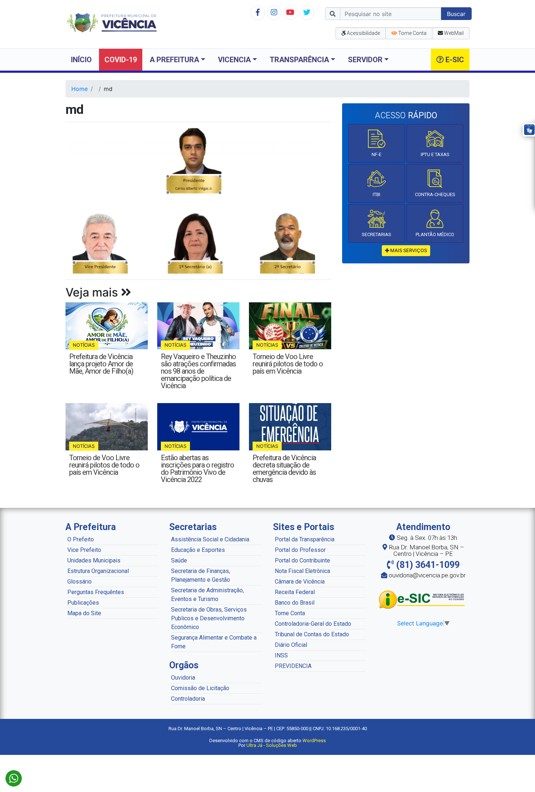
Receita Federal (295, 592)
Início (81, 59)
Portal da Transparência (304, 539)
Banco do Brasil (294, 602)
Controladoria (188, 698)
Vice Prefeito (84, 549)
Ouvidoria (183, 677)
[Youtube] (290, 12)
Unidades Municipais (93, 560)
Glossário (79, 581)
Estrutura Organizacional (98, 571)
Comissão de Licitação (200, 688)
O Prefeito (80, 539)
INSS (281, 655)
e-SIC (454, 59)
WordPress (314, 740)
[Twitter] (306, 12)
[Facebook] (257, 12)
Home (79, 88)
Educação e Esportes (198, 549)
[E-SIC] (423, 599)
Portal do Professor (300, 549)
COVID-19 (120, 59)
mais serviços (408, 250)
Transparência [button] (299, 59)
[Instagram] (274, 12)
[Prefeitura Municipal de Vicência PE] (112, 22)
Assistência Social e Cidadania (210, 539)
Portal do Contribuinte (302, 560)
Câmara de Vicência (300, 581)
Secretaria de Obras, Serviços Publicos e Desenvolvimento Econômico (209, 618)
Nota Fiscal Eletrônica (302, 571)
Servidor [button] (365, 59)
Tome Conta (290, 613)
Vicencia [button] (234, 59)
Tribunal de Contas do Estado (312, 634)
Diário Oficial (291, 644)
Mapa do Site (84, 613)
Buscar (456, 13)
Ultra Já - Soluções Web (271, 745)
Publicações (83, 602)
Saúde (179, 560)
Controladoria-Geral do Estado (313, 623)
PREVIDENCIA (293, 665)
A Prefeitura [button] (174, 59)
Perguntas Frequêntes (95, 592)
